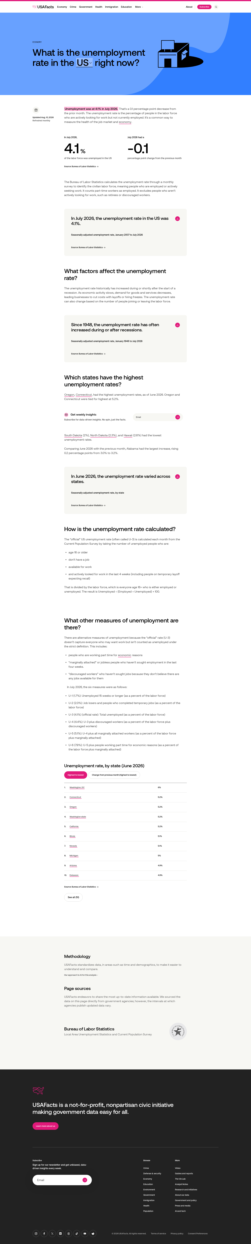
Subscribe (204, 7)
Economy (62, 7)
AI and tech (180, 1211)
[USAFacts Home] (43, 6)
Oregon (69, 394)
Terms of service (158, 1233)
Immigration (111, 7)
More (138, 7)
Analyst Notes (181, 1184)
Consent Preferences (198, 1233)
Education (126, 7)
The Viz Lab (180, 1179)
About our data (182, 1195)
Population (148, 1211)
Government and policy (186, 1200)
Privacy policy (177, 1233)
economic (124, 655)
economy (125, 122)
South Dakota (73, 435)
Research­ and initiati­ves (186, 1189)
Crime (73, 7)
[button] (84, 62)
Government (85, 7)
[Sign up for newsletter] (177, 417)
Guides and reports (184, 1173)
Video (177, 1168)
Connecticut (84, 394)
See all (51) (73, 897)
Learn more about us (45, 1126)
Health (98, 7)
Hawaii (128, 435)
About (189, 7)
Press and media (182, 1206)
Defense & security (152, 1173)
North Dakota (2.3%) (103, 435)
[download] (177, 218)
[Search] (216, 7)
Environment (149, 1189)
